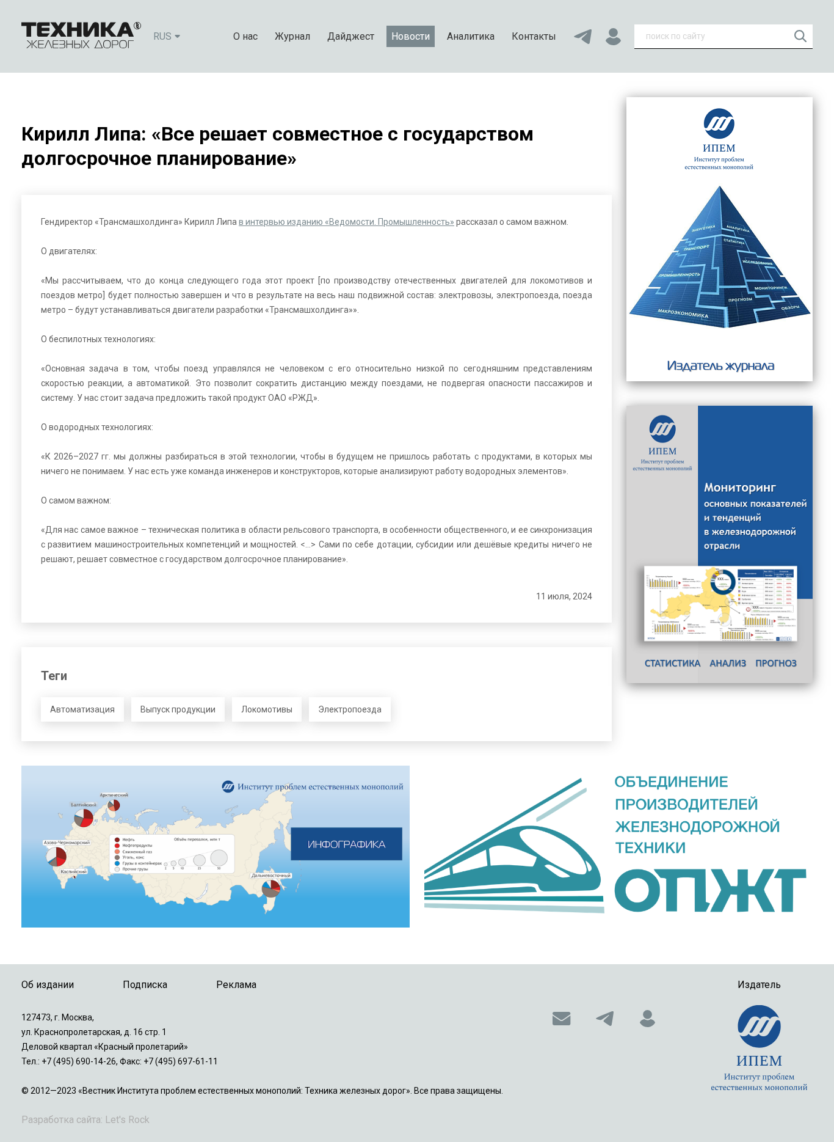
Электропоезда (350, 709)
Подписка (145, 984)
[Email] (562, 1018)
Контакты (534, 36)
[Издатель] (759, 1047)
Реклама (236, 984)
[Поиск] (800, 36)
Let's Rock (127, 1120)
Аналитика (471, 36)
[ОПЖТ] (618, 847)
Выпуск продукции (178, 709)
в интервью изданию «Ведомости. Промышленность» (346, 222)
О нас (245, 36)
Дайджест (350, 36)
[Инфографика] (215, 847)
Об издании (47, 984)
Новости (410, 36)
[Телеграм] (582, 36)
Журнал (292, 36)
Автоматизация (82, 709)
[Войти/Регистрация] (613, 36)
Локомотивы (266, 709)
